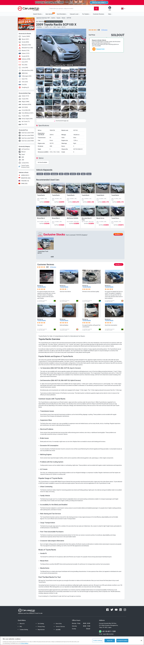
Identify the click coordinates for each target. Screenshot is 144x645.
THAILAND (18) (25, 180)
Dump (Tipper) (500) (27, 118)
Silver (66, 174)
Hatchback (54, 174)
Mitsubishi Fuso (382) (27, 47)
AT (78, 174)
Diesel (23, 154)
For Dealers (85, 14)
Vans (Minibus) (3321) (27, 113)
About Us (22, 623)
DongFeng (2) (25, 87)
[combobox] (71, 8)
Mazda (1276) (25, 50)
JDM (23, 159)
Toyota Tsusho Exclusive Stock (25, 166)
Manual (23, 151)
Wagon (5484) (25, 101)
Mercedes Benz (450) (27, 70)
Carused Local (74, 14)
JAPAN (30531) (25, 175)
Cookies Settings (97, 640)
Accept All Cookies (122, 640)
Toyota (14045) (26, 36)
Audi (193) (24, 79)
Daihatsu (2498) (26, 59)
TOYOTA (40, 174)
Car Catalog (41, 623)
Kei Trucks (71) (26, 121)
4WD (23, 157)
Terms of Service (60, 626)
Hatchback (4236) (26, 104)
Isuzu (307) (25, 62)
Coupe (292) (25, 98)
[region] (72, 640)
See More (117, 234)
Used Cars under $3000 (28, 135)
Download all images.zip (62, 120)
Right (83, 174)
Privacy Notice (24, 643)
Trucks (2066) (25, 115)
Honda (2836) (25, 42)
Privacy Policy (41, 626)
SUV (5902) (25, 107)
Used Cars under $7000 (28, 140)
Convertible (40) (26, 110)
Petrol (88, 174)
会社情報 (58, 629)
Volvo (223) (25, 81)
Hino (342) (24, 64)
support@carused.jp (108, 634)
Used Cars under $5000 (28, 138)
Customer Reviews (98, 14)
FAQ (21, 626)
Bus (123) (24, 124)
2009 (61, 174)
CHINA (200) (24, 183)
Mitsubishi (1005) (26, 45)
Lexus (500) (25, 67)
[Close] (141, 640)
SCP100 (73, 174)
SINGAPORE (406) (25, 178)
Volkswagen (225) (26, 76)
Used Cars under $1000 (28, 132)
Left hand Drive (26, 149)
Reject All (109, 640)
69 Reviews (104, 30)
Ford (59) (24, 84)
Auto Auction (50, 14)
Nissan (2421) (25, 39)
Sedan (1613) (25, 96)
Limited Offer (25, 162)
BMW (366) (25, 73)
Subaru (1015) (25, 53)
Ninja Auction (41, 629)
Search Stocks (37, 14)
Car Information (61, 14)
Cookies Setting (24, 629)
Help (109, 14)
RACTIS (47, 174)
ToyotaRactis (41, 287)
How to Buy (59, 623)
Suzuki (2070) (25, 56)
